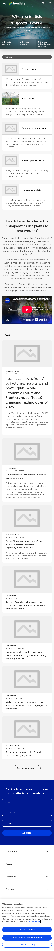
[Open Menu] (4, 3)
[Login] (50, 3)
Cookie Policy (34, 922)
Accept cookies (27, 929)
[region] (27, 925)
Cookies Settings (27, 944)
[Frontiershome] (17, 3)
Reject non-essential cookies (27, 937)
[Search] (43, 3)
